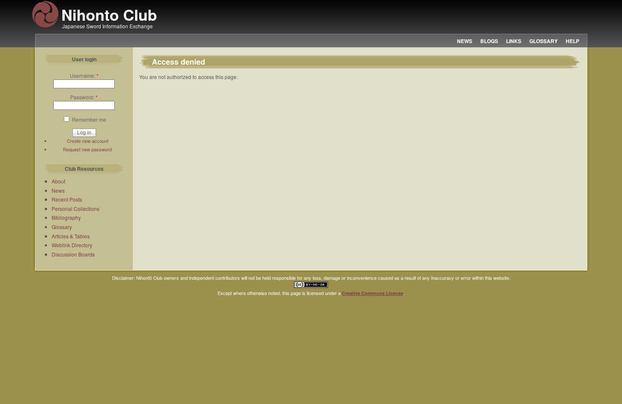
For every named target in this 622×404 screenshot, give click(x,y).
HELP (572, 41)
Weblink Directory (72, 244)
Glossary (62, 226)
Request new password (87, 149)
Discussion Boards (73, 254)
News (58, 190)
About (58, 181)
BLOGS (489, 41)
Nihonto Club (109, 14)
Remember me (88, 119)
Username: (84, 75)
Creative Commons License (372, 293)
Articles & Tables (71, 236)
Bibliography (66, 217)
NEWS (464, 41)
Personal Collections (75, 208)
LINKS (513, 41)
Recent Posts (67, 199)
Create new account (87, 140)
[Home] (45, 26)
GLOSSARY (543, 41)
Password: (84, 97)
